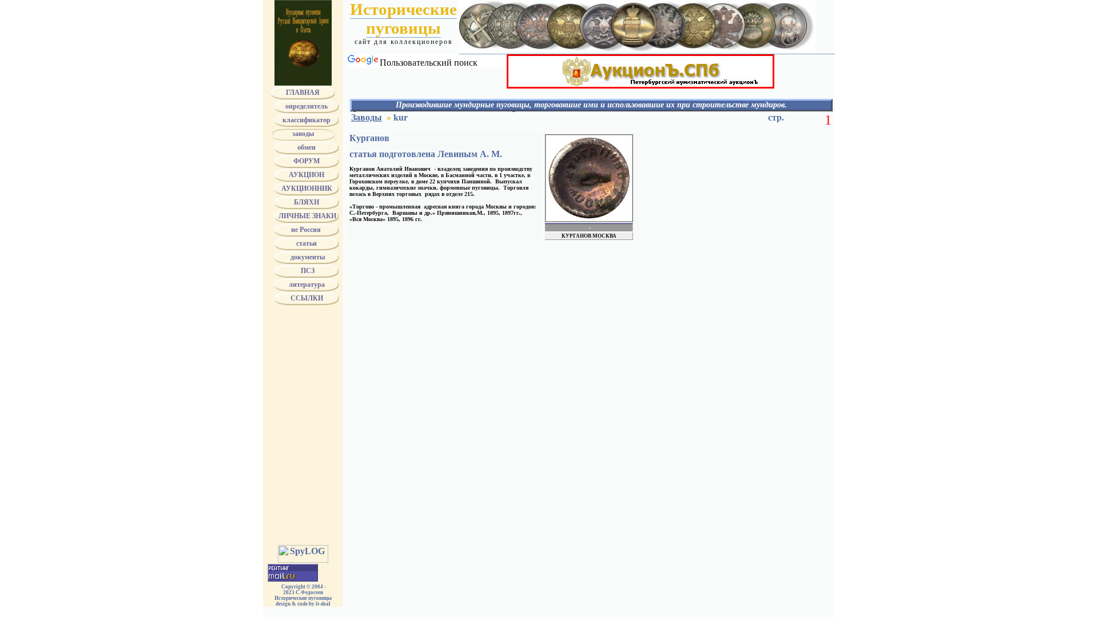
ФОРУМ (306, 161)
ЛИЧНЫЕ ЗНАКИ (306, 216)
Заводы (366, 117)
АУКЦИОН (306, 175)
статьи (306, 243)
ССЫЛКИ (306, 298)
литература (307, 285)
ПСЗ (307, 271)
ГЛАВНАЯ (303, 93)
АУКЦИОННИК (307, 189)
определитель (306, 106)
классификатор (307, 120)
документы (307, 257)
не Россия (306, 230)
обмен (306, 147)
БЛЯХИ (306, 202)
